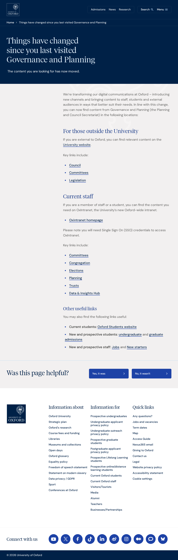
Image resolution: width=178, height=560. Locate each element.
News (112, 9)
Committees (78, 173)
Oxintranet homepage (86, 220)
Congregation (79, 263)
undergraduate (130, 334)
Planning (75, 278)
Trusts (74, 286)
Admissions (98, 9)
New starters (137, 347)
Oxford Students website (117, 327)
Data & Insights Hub (84, 293)
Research (125, 9)
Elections (76, 270)
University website (77, 145)
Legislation (77, 180)
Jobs (115, 347)
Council (75, 165)
